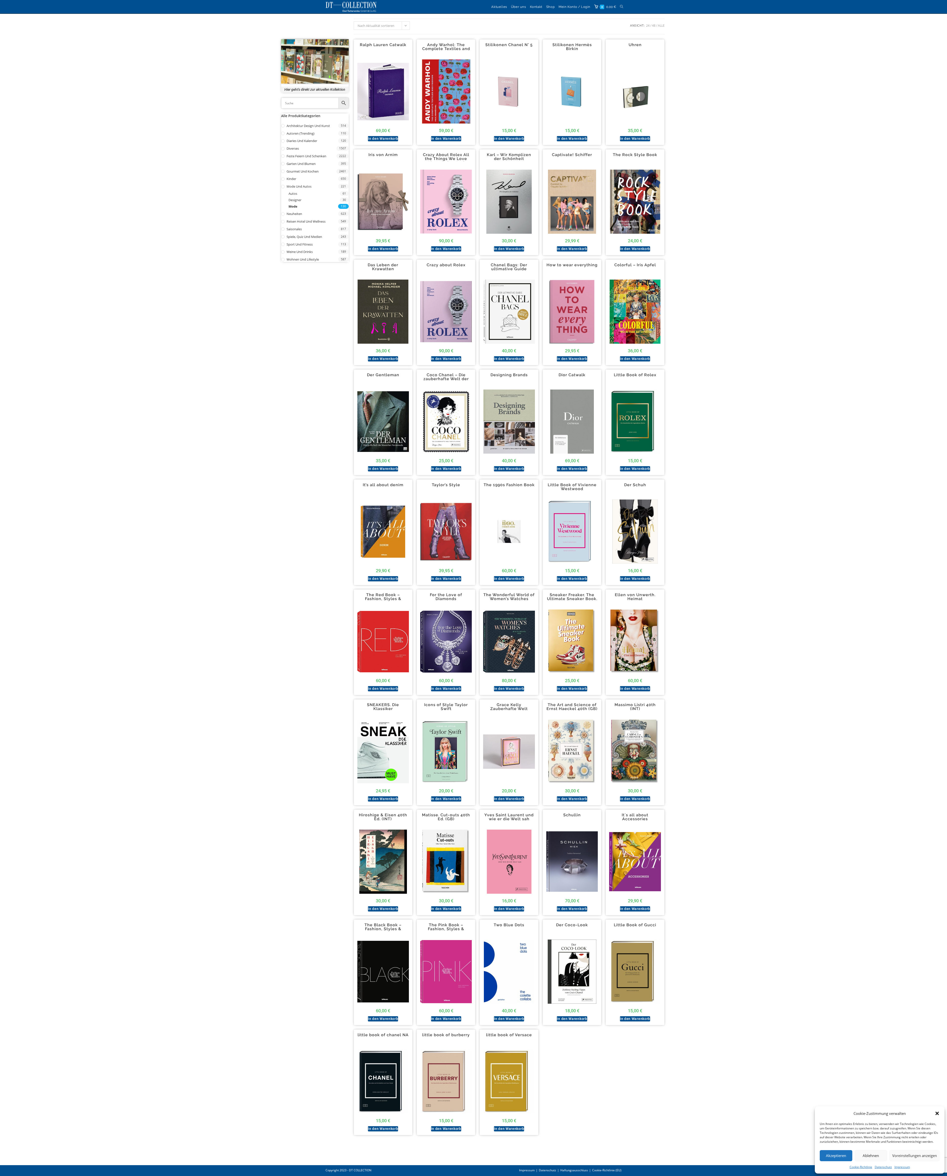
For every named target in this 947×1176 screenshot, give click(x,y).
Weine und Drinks (300, 251)
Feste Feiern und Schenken (306, 156)
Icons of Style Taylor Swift (446, 707)
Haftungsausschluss (574, 1170)
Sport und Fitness (300, 244)
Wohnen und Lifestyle (303, 259)
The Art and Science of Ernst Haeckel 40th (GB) (572, 707)
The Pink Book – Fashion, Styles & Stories (446, 929)
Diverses (293, 148)
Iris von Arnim (383, 155)
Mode (293, 206)
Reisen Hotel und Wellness (306, 221)
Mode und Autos (299, 186)
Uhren (635, 45)
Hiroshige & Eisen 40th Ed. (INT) (383, 817)
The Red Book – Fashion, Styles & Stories (383, 599)
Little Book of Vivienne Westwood (572, 487)
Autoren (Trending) (300, 133)
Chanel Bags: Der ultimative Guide (509, 267)
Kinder (291, 179)
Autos (293, 193)
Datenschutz (883, 1167)
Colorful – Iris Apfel (635, 265)
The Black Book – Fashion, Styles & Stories (382, 929)
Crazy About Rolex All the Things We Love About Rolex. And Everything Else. (446, 161)
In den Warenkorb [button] (383, 139)
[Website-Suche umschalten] (621, 7)
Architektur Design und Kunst (308, 126)
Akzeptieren (836, 1155)
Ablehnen (871, 1155)
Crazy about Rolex (446, 265)
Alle (661, 25)
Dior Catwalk (572, 375)
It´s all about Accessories (635, 817)
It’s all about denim (383, 485)
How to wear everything (572, 265)
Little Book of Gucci (635, 925)
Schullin (572, 815)
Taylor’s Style (446, 485)
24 (648, 25)
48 (654, 25)
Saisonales (294, 229)
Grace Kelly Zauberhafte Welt (509, 707)
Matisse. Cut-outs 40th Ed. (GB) (446, 817)
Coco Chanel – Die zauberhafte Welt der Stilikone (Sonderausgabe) (446, 381)
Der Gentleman (383, 375)
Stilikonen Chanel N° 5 (509, 45)
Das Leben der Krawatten (383, 267)
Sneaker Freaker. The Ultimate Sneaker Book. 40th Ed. (572, 599)
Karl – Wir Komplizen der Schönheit (509, 157)
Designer (295, 200)
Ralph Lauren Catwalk (383, 45)
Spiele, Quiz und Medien (304, 236)
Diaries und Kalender (302, 141)
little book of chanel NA (383, 1035)
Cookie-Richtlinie (861, 1167)
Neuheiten (294, 214)
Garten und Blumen (301, 163)
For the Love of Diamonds (446, 597)
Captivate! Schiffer (572, 155)
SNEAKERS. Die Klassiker (383, 707)
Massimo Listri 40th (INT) (635, 707)
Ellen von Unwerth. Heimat (635, 597)
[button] (937, 1113)
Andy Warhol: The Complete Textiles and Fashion (446, 49)
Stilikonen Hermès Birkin (572, 47)
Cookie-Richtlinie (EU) (606, 1170)
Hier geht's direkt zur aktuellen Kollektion (314, 89)
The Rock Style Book (635, 155)
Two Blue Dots (509, 925)
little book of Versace (509, 1035)
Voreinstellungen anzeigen (914, 1155)
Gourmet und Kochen (303, 171)
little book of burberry (446, 1035)
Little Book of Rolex (635, 375)
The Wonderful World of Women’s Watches (509, 597)
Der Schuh (635, 485)
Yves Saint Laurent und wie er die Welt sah (509, 817)
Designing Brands (509, 375)
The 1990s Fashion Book (509, 485)
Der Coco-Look (572, 925)
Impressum (902, 1167)
